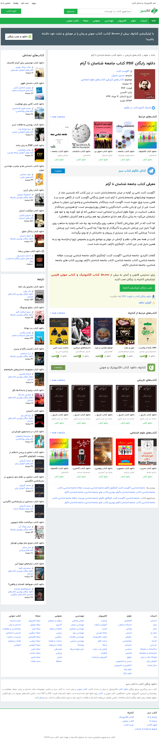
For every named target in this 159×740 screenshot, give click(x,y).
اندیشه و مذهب (125, 624)
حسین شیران (118, 75)
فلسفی (128, 653)
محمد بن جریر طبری (148, 419)
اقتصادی (128, 620)
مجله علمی (35, 649)
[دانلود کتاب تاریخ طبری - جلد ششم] (103, 398)
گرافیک (104, 653)
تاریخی (129, 633)
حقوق (129, 657)
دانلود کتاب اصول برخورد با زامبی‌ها (103, 151)
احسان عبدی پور (24, 255)
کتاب (100, 693)
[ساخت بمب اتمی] (59, 331)
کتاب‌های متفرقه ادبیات (23, 508)
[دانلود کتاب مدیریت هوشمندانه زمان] (147, 452)
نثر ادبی (153, 645)
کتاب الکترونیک (126, 717)
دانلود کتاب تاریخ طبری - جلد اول (81, 414)
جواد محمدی (25, 174)
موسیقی (58, 649)
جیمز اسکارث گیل (23, 312)
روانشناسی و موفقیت (11, 628)
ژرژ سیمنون (25, 353)
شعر (155, 628)
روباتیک (80, 645)
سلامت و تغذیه (55, 641)
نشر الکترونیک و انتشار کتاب (144, 3)
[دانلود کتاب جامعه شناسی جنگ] (125, 135)
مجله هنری (35, 657)
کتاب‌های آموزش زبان (24, 463)
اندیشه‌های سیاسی (82, 347)
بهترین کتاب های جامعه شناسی (100, 492)
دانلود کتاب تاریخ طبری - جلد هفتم (147, 414)
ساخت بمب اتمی (60, 347)
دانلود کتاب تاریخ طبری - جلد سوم (59, 414)
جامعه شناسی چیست (93, 487)
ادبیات (144, 20)
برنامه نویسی (101, 633)
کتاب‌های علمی (26, 177)
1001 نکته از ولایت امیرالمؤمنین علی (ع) (147, 347)
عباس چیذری (129, 472)
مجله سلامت (35, 653)
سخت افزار (102, 641)
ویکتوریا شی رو (62, 351)
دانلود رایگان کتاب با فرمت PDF (136, 296)
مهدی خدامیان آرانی (22, 87)
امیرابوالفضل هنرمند (22, 589)
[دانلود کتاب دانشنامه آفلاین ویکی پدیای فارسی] (81, 136)
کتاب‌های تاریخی (26, 218)
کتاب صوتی (72, 20)
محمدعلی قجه (25, 568)
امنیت (104, 628)
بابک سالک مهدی (23, 67)
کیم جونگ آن (25, 526)
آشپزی (59, 624)
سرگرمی (58, 637)
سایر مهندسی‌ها (77, 649)
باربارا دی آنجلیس (105, 472)
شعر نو (154, 633)
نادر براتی (27, 291)
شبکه (104, 645)
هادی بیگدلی (25, 332)
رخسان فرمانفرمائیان (126, 351)
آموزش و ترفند (100, 624)
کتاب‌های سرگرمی (18, 594)
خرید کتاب (129, 724)
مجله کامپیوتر (34, 620)
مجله (85, 20)
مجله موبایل (35, 624)
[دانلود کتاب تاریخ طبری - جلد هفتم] (147, 398)
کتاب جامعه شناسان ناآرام (128, 492)
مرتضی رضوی (63, 155)
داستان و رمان (15, 624)
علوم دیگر (127, 673)
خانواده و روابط (56, 628)
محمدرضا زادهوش (23, 436)
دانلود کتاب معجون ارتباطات (125, 468)
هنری (59, 657)
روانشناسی (127, 641)
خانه (154, 20)
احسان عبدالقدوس (83, 351)
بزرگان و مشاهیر (55, 620)
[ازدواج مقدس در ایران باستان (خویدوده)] (103, 331)
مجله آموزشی (34, 645)
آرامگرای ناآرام (111, 487)
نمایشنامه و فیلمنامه (148, 653)
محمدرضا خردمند (83, 472)
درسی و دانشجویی (124, 661)
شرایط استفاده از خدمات (146, 729)
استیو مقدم (151, 472)
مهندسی (109, 20)
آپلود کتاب (11, 11)
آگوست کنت (122, 71)
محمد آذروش (25, 460)
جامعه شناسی (138, 487)
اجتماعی (128, 645)
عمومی (96, 20)
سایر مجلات (35, 661)
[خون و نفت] (125, 331)
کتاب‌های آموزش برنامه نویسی (20, 152)
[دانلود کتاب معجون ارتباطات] (125, 452)
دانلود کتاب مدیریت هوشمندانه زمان (147, 468)
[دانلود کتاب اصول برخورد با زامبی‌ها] (103, 135)
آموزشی (17, 645)
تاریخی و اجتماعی (13, 633)
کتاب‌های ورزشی (26, 550)
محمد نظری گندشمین (21, 108)
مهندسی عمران (77, 624)
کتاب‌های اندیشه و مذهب (22, 90)
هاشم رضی (108, 351)
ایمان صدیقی (107, 155)
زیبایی (59, 633)
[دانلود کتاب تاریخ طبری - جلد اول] (81, 398)
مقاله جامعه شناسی (73, 487)
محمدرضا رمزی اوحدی (147, 351)
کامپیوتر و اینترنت (99, 657)
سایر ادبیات (152, 665)
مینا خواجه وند (24, 129)
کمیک (154, 641)
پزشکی (129, 628)
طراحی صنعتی (78, 620)
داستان (154, 620)
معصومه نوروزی (24, 194)
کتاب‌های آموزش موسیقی (22, 70)
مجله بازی (36, 628)
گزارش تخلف (145, 302)
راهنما (15, 3)
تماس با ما (5, 3)
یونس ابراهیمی (24, 150)
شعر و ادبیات (15, 620)
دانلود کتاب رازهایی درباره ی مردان (103, 468)
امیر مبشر (27, 547)
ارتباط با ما (152, 717)
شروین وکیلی (25, 215)
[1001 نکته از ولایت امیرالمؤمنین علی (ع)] (147, 331)
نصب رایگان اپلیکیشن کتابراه (137, 288)
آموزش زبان (152, 661)
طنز (155, 637)
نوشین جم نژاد (24, 394)
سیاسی (128, 649)
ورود (34, 3)
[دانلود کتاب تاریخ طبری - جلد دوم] (125, 398)
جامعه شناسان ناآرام (74, 492)
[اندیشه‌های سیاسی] (81, 331)
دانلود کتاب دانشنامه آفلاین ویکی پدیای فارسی (81, 151)
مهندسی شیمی (77, 641)
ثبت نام (25, 3)
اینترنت (104, 620)
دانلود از (152, 356)
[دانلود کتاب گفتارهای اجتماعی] (147, 135)
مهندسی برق (78, 633)
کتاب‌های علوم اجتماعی (93, 79)
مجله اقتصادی (34, 637)
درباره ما (153, 721)
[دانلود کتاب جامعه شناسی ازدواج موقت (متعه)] (59, 136)
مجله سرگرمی (34, 633)
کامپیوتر (122, 20)
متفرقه (59, 661)
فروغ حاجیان (25, 236)
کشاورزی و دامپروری (123, 665)
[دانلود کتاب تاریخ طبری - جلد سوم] (59, 398)
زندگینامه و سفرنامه (148, 649)
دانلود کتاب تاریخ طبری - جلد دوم (125, 414)
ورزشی (59, 653)
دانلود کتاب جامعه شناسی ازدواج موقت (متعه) (59, 151)
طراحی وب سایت (100, 649)
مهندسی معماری (77, 628)
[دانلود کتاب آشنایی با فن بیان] (81, 452)
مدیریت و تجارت (14, 637)
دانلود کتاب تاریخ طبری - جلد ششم (103, 414)
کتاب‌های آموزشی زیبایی (22, 132)
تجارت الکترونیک (100, 637)
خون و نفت (129, 347)
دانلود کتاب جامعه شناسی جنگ (125, 151)
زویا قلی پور (26, 415)
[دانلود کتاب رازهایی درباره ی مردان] (103, 451)
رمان (155, 624)
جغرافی (128, 637)
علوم (133, 20)
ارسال (41, 697)
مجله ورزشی (35, 641)
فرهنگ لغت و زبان (149, 657)
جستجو (70, 11)
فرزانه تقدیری (25, 374)
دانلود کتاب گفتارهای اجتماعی (147, 151)
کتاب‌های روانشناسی (24, 111)
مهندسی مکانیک (76, 637)
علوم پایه (128, 669)
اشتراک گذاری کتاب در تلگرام (137, 107)
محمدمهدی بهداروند (126, 155)
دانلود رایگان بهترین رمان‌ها (21, 197)
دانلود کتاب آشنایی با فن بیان (81, 468)
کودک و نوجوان (55, 645)
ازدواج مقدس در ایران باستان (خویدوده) (103, 347)
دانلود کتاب (147, 159)
